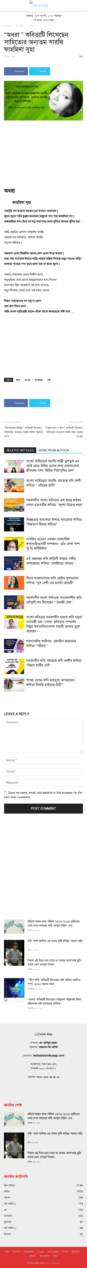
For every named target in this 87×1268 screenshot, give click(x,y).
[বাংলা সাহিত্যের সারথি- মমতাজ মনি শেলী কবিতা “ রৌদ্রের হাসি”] (14, 485)
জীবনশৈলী (75, 1251)
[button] (6, 5)
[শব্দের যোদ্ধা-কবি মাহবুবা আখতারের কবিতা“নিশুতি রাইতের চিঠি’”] (14, 685)
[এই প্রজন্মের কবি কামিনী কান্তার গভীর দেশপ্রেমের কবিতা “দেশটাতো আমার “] (14, 563)
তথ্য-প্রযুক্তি (53, 1251)
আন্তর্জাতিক (29, 1251)
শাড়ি (49, 379)
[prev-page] (6, 699)
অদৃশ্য (18, 379)
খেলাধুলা (40, 1251)
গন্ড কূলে (28, 379)
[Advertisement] (43, 151)
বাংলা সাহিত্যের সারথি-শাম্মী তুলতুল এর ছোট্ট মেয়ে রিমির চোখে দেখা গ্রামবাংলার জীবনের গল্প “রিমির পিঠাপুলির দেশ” (52, 466)
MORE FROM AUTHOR (54, 450)
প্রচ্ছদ (7, 1251)
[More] (55, 71)
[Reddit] (38, 1088)
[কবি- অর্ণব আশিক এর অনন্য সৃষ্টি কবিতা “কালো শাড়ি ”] (14, 952)
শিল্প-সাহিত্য (20, 25)
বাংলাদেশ (16, 1251)
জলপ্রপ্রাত (39, 379)
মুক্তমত (33, 1256)
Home (7, 25)
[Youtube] (60, 1088)
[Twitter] (49, 1088)
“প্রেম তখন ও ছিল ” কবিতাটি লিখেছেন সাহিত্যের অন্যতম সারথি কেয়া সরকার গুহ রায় (64, 432)
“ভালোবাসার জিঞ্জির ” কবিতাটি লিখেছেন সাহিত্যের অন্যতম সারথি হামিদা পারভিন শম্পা (23, 432)
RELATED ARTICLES (20, 450)
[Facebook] (27, 1088)
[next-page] (13, 699)
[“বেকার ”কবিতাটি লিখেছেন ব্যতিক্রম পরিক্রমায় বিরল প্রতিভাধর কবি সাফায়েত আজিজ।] (14, 1005)
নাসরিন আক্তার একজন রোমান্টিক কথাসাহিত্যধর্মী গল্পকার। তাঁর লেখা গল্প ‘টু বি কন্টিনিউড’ (53, 544)
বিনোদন (65, 1251)
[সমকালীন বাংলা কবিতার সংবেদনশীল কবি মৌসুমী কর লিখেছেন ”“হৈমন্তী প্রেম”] (14, 602)
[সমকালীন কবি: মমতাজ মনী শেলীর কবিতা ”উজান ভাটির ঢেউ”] (14, 666)
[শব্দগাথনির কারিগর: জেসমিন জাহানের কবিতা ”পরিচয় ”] (14, 646)
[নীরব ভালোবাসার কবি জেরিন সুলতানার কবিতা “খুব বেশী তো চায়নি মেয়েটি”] (14, 583)
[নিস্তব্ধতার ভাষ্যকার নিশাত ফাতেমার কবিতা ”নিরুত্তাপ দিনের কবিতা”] (14, 524)
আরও (55, 1256)
